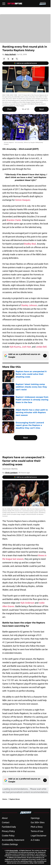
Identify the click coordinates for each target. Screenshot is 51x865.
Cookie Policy (8, 835)
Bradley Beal (30, 244)
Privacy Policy (8, 831)
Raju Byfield (10, 54)
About (5, 818)
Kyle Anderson (27, 603)
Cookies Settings (10, 844)
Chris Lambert (11, 473)
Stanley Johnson (29, 305)
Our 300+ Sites (37, 822)
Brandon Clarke (14, 220)
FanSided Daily (9, 827)
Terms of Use (37, 831)
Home (4, 799)
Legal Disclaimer (38, 835)
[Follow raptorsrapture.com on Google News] (45, 355)
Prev (9, 109)
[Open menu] (3, 3)
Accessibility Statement (13, 840)
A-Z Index (35, 840)
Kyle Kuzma (15, 347)
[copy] (17, 58)
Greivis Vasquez (22, 200)
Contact (5, 822)
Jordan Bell (41, 347)
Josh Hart (26, 347)
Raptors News (14, 799)
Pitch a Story (37, 827)
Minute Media (13, 850)
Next (41, 109)
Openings (35, 818)
